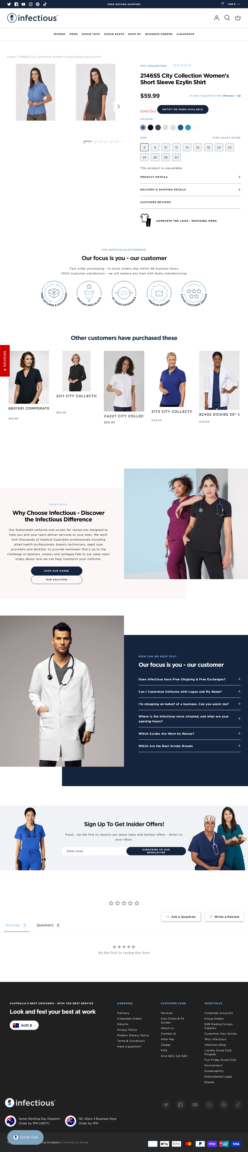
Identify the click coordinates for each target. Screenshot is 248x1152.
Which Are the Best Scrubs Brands (166, 746)
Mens (74, 34)
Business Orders (159, 34)
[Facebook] (16, 4)
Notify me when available (183, 109)
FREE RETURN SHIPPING (124, 4)
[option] (124, 4)
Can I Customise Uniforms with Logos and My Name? (180, 691)
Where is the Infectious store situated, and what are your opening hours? (184, 718)
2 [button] (89, 142)
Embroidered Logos (218, 1076)
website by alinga (75, 1142)
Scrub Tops (91, 34)
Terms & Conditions (131, 1041)
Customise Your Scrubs (220, 1033)
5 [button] (105, 142)
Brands (209, 1082)
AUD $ (231, 4)
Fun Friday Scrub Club (220, 1059)
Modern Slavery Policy (133, 1035)
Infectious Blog (215, 1044)
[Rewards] (25, 1137)
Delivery (123, 1013)
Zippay (166, 1044)
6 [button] (110, 142)
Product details (154, 177)
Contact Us (168, 1033)
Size (143, 137)
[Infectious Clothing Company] (32, 18)
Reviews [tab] (13, 925)
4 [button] (100, 142)
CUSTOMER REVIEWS (155, 202)
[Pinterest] (37, 4)
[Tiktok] (45, 4)
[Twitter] (9, 4)
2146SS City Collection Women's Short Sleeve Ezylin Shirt (60, 56)
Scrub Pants (114, 34)
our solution (56, 579)
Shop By (134, 34)
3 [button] (94, 142)
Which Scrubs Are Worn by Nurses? (166, 733)
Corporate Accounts (218, 1013)
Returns (122, 1024)
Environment (213, 1065)
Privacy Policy (127, 1029)
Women (59, 34)
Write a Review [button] (227, 916)
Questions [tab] (45, 925)
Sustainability (214, 1071)
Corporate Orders (129, 1018)
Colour (146, 119)
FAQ (164, 1050)
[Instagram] (30, 4)
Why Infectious (215, 1039)
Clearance (185, 34)
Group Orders (214, 1018)
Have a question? (129, 1046)
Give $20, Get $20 (174, 1056)
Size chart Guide (227, 137)
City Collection (153, 65)
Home (11, 56)
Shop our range (56, 570)
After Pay (167, 1039)
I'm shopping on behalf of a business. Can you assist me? (184, 704)
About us (167, 1028)
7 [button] (116, 142)
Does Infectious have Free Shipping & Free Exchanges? (182, 679)
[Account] (216, 18)
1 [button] (84, 142)
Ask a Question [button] (183, 916)
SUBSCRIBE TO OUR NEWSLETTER (156, 851)
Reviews (167, 1013)
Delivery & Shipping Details (163, 189)
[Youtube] (23, 4)
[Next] (118, 106)
